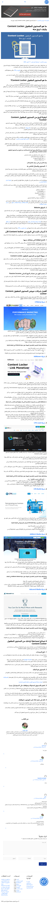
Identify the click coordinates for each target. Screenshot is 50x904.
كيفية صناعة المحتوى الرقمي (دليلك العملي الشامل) (30, 682)
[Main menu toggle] (2, 2)
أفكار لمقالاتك (25, 202)
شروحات (17, 890)
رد (3, 754)
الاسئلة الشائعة (29, 885)
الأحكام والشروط (30, 888)
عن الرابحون (29, 883)
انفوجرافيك (5, 677)
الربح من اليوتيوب (19, 881)
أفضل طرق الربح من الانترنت (22, 139)
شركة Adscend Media (37, 589)
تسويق (17, 884)
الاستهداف (27, 128)
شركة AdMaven (39, 356)
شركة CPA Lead (39, 423)
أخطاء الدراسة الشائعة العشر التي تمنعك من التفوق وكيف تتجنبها (5, 887)
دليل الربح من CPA (22, 228)
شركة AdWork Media (37, 534)
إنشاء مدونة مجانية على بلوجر (34, 221)
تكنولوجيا (18, 887)
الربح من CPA (17, 70)
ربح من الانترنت (43, 62)
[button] (25, 2)
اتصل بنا (28, 882)
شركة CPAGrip (40, 302)
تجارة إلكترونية (18, 883)
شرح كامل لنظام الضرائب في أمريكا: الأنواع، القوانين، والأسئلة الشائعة (5, 892)
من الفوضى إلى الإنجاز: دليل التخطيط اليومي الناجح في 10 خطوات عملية (5, 881)
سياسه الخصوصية (30, 886)
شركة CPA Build (39, 489)
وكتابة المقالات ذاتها (16, 202)
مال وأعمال (18, 892)
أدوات (17, 879)
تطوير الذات (18, 886)
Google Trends (28, 660)
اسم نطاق (8, 221)
